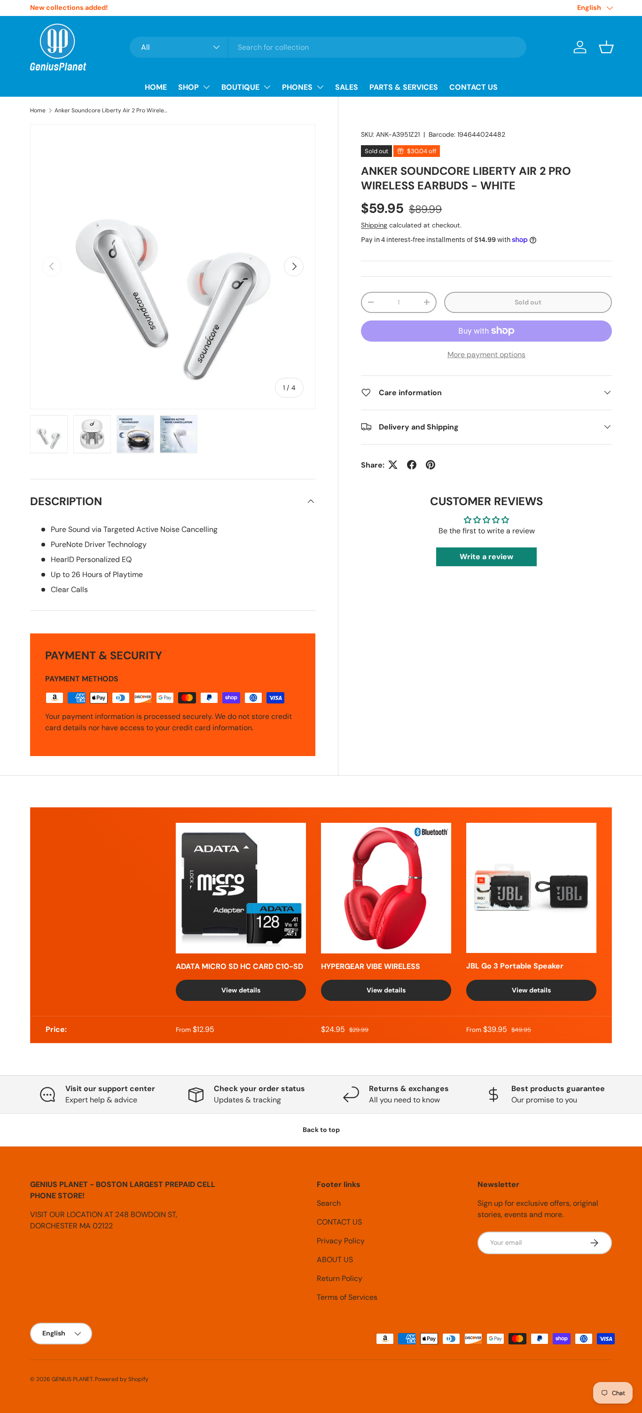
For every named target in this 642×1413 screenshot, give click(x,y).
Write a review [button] (486, 557)
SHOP (188, 87)
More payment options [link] (486, 354)
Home (38, 110)
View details (240, 990)
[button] (606, 47)
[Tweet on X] (393, 464)
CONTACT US (473, 87)
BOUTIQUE (240, 87)
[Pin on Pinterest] (430, 464)
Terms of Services (347, 1297)
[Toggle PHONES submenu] (320, 87)
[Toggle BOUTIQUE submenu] (267, 87)
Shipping (374, 225)
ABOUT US (335, 1260)
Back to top (321, 1129)
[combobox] (328, 47)
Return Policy (339, 1278)
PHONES (297, 87)
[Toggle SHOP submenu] (206, 87)
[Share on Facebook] (411, 464)
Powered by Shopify (122, 1379)
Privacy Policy (341, 1241)
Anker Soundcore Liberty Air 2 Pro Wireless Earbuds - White (111, 110)
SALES (346, 87)
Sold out (528, 302)
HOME (156, 87)
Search (329, 1203)
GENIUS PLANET (72, 1379)
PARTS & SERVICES (403, 87)
